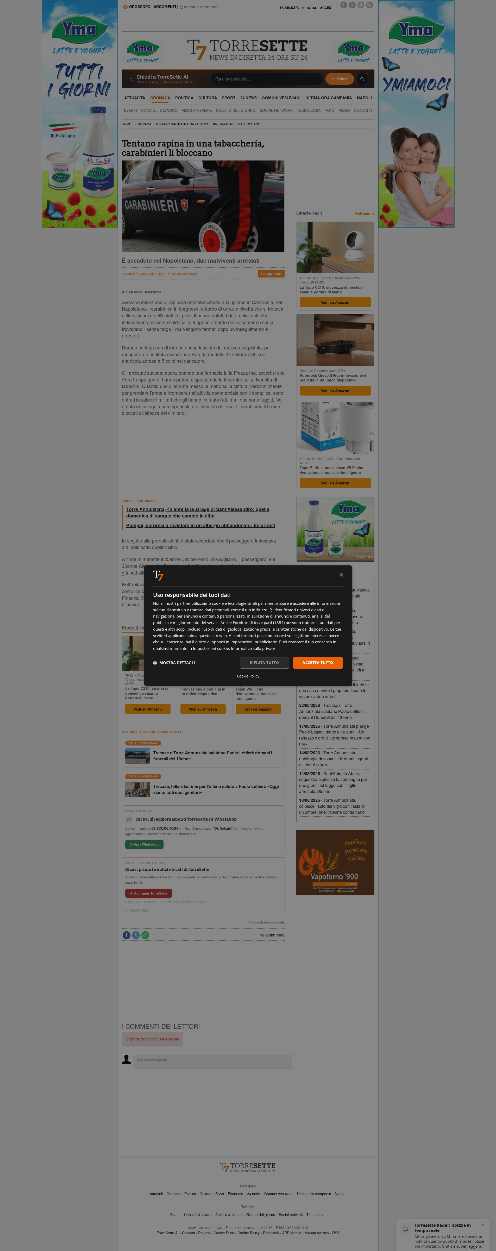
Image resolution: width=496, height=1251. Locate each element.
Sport (219, 1193)
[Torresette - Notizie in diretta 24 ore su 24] (248, 1168)
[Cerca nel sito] (362, 79)
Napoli (340, 1193)
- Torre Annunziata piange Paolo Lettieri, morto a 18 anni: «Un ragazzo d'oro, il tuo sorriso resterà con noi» (334, 735)
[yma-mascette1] (353, 50)
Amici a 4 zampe (229, 1214)
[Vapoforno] (335, 862)
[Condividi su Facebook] (126, 935)
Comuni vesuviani (278, 1193)
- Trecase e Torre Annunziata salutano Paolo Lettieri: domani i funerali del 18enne (331, 711)
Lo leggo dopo (271, 273)
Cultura (206, 1193)
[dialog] (248, 625)
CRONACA (143, 124)
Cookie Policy (248, 1232)
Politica (190, 1193)
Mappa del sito (317, 1232)
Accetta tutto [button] (318, 662)
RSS (336, 1232)
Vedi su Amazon (148, 709)
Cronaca (174, 1193)
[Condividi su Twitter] (136, 935)
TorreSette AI (168, 1232)
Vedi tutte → (364, 213)
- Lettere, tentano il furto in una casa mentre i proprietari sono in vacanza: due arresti (334, 691)
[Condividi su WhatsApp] (145, 935)
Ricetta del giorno (260, 1214)
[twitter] (352, 5)
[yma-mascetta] (143, 50)
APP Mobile (291, 1232)
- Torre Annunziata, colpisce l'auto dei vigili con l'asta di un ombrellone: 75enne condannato (332, 806)
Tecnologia (315, 1214)
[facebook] (343, 5)
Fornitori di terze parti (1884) (259, 622)
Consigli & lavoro (198, 1214)
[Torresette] (248, 50)
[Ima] (335, 529)
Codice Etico (224, 1232)
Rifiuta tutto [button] (264, 662)
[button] (174, 663)
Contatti (188, 1232)
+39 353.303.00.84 (164, 828)
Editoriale (235, 1193)
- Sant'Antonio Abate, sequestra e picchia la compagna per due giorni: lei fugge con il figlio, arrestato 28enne (333, 782)
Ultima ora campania (314, 1193)
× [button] (341, 575)
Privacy (204, 1232)
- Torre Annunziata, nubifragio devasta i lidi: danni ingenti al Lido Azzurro (333, 759)
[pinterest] (360, 5)
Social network (291, 1214)
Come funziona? (137, 909)
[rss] (369, 5)
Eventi (175, 1214)
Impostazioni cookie (211, 648)
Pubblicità (271, 1232)
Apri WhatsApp (146, 844)
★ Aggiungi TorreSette (148, 893)
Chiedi (343, 79)
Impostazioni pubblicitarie (253, 642)
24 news (254, 1193)
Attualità (156, 1193)
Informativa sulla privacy (253, 648)
